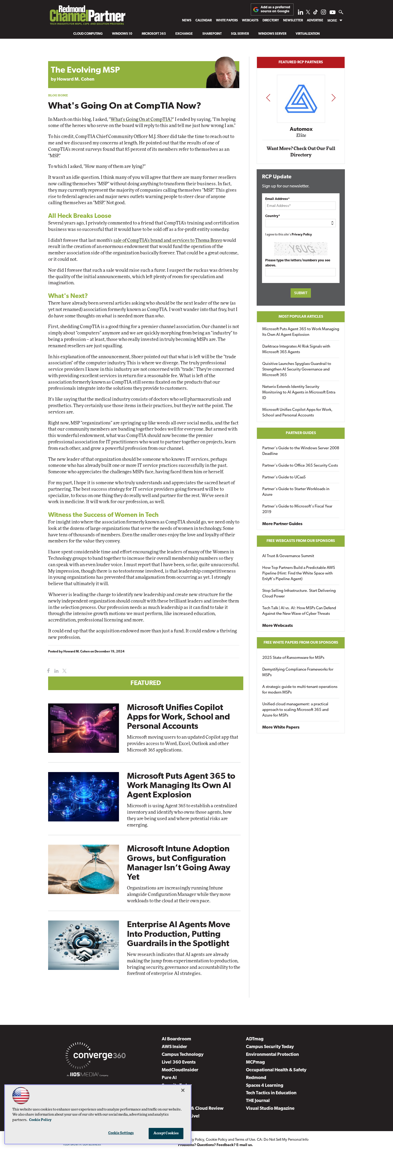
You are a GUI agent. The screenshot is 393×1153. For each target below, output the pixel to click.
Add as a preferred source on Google (275, 9)
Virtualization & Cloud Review (193, 1108)
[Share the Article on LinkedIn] (55, 671)
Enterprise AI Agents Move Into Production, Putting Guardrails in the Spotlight (178, 934)
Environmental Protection (272, 1054)
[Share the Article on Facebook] (47, 671)
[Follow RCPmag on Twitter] (308, 13)
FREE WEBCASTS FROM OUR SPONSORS (301, 541)
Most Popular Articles (301, 317)
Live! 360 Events (179, 1062)
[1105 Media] (87, 1075)
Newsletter (293, 20)
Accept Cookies (166, 1133)
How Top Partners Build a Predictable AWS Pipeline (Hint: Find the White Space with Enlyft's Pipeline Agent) (298, 573)
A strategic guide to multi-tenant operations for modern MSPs (299, 690)
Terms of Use (245, 1140)
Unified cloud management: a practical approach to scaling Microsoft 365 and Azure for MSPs (295, 710)
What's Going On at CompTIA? (141, 119)
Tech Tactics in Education (271, 1093)
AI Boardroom (176, 1039)
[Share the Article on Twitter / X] (64, 671)
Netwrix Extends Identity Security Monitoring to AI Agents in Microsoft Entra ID (298, 392)
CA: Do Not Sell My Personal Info (283, 1140)
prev (268, 98)
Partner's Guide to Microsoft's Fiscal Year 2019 (297, 509)
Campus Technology (182, 1054)
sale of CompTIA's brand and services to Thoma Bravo (167, 240)
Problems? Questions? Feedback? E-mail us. (215, 1145)
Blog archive (60, 54)
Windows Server (272, 34)
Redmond (256, 1078)
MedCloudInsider (180, 1070)
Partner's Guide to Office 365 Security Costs (300, 466)
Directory (271, 20)
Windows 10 (122, 34)
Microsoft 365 (154, 34)
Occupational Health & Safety (276, 1070)
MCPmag (255, 1062)
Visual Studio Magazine (270, 1108)
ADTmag (255, 1039)
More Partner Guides (282, 524)
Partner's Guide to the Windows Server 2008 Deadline (300, 451)
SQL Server (240, 34)
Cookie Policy (216, 1140)
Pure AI (169, 1078)
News (186, 20)
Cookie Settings (121, 1133)
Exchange (184, 34)
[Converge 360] (96, 1056)
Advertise (315, 20)
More (332, 20)
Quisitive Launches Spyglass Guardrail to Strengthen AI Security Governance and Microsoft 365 (296, 369)
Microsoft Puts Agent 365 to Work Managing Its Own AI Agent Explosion (181, 786)
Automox (301, 129)
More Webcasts (277, 626)
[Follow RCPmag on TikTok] (315, 13)
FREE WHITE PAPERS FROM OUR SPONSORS (301, 643)
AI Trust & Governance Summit (288, 556)
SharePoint (212, 34)
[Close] (183, 1090)
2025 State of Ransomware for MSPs (293, 658)
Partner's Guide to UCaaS (284, 477)
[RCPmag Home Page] (87, 16)
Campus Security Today (270, 1047)
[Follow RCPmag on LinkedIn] (300, 13)
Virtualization (308, 34)
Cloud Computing (88, 34)
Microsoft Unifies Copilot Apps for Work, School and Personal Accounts (178, 717)
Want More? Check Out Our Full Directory (301, 151)
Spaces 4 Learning (264, 1085)
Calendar (203, 20)
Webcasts (250, 20)
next (333, 98)
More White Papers (280, 727)
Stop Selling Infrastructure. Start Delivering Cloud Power (299, 594)
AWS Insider (174, 1047)
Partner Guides (301, 433)
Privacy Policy (302, 234)
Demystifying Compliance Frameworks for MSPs (297, 672)
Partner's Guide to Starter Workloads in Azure (295, 492)
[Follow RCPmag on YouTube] (333, 13)
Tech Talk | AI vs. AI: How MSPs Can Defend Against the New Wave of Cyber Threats (299, 611)
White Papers (227, 20)
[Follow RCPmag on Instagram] (323, 13)
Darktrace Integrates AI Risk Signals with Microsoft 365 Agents (296, 349)
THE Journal (258, 1101)
